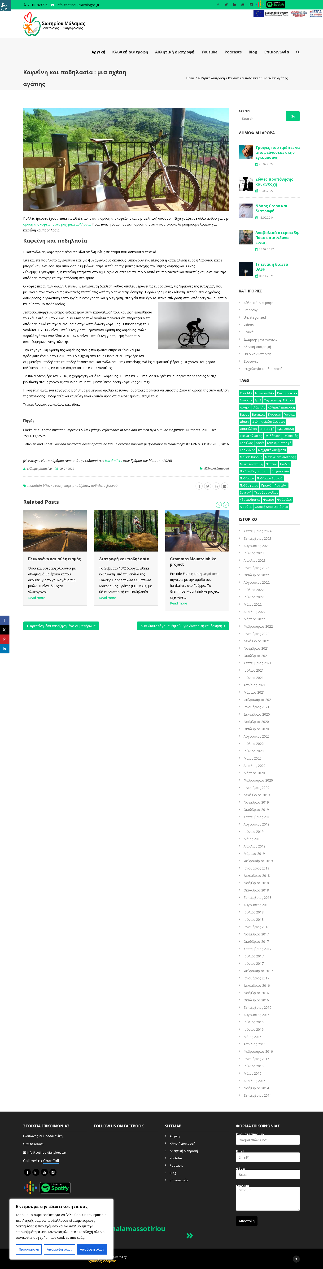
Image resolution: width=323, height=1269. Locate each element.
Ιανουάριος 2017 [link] (256, 978)
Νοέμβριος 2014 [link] (256, 1088)
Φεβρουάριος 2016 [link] (258, 1051)
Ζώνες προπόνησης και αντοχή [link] (274, 182)
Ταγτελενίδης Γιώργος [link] (279, 400)
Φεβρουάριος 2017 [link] (258, 971)
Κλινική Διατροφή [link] (130, 52)
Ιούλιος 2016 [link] (254, 1022)
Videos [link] (249, 324)
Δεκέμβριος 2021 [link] (257, 641)
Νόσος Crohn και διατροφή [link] (271, 208)
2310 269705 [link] (35, 1144)
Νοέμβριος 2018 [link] (256, 883)
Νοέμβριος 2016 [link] (256, 993)
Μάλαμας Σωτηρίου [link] (39, 469)
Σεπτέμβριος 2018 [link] (257, 897)
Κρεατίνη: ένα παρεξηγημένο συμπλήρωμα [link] (62, 626)
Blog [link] (253, 52)
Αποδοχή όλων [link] (92, 1249)
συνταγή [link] (245, 493)
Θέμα (240, 1169)
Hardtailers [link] (113, 460)
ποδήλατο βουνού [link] (104, 485)
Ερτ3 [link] (258, 400)
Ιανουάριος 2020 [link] (256, 787)
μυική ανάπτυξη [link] (251, 464)
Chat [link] (47, 1160)
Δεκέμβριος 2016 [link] (257, 985)
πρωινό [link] (266, 485)
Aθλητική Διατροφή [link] (216, 468)
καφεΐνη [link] (56, 485)
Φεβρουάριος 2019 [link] (258, 861)
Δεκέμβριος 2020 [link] (257, 714)
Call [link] (55, 1160)
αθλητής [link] (259, 407)
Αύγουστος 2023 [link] (257, 545)
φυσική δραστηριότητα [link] (271, 507)
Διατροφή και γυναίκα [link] (260, 339)
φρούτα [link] (246, 507)
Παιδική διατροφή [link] (257, 354)
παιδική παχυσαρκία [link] (254, 471)
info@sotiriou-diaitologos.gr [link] (78, 5)
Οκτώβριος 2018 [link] (256, 890)
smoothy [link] (246, 400)
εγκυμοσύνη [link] (285, 429)
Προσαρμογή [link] (29, 1249)
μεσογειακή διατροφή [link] (280, 457)
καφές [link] (68, 485)
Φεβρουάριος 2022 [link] (258, 626)
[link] (5, 5)
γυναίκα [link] (289, 415)
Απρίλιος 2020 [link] (255, 765)
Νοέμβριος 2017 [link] (256, 934)
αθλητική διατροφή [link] (281, 407)
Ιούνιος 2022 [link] (254, 597)
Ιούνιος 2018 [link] (254, 919)
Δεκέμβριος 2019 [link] (257, 795)
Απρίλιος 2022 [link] (255, 611)
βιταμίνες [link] (258, 415)
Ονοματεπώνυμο (250, 1134)
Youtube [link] (209, 52)
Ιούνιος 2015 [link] (254, 1066)
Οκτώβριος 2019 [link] (256, 809)
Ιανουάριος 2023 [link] (256, 567)
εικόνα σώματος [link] (251, 436)
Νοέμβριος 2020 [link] (256, 721)
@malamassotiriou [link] (134, 1228)
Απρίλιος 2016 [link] (255, 1044)
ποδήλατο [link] (82, 485)
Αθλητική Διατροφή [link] (174, 52)
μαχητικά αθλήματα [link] (272, 450)
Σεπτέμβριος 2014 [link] (257, 1095)
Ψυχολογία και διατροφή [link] (263, 368)
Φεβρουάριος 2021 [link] (258, 699)
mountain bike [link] (38, 485)
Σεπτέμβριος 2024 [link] (257, 531)
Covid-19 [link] (246, 393)
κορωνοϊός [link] (247, 450)
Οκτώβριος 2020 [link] (256, 729)
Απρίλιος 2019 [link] (255, 846)
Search (244, 111)
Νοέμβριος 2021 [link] (256, 648)
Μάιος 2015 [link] (253, 1073)
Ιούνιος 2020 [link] (254, 751)
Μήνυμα (242, 1186)
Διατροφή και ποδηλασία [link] (53, 558)
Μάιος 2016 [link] (253, 1036)
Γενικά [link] (248, 332)
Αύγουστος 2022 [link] (257, 582)
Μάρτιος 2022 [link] (254, 619)
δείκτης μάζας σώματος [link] (268, 422)
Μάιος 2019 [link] (253, 839)
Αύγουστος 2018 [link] (257, 905)
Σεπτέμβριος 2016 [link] (257, 1007)
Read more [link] (36, 597)
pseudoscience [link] (287, 393)
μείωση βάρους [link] (251, 457)
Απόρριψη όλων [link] (59, 1249)
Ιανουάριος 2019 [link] (256, 868)
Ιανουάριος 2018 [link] (256, 927)
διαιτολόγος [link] (248, 429)
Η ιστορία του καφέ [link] (189, 558)
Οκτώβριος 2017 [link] (256, 941)
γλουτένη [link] (274, 415)
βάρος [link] (244, 415)
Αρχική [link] (98, 52)
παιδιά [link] (285, 464)
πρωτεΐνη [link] (281, 485)
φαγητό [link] (268, 500)
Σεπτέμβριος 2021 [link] (257, 663)
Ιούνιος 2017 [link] (254, 963)
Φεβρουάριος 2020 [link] (258, 780)
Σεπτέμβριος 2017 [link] (257, 949)
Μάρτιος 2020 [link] (254, 773)
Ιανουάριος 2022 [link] (256, 633)
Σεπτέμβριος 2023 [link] (257, 538)
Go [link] (293, 116)
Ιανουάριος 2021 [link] (256, 707)
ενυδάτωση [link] (272, 436)
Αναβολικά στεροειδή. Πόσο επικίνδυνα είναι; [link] (277, 237)
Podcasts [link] (233, 52)
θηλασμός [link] (291, 436)
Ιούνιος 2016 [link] (254, 1029)
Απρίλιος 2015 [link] (255, 1080)
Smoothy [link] (251, 310)
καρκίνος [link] (246, 443)
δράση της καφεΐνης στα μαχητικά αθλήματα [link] (57, 224)
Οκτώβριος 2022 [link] (256, 575)
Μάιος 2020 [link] (253, 758)
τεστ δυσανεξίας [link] (266, 493)
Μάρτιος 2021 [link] (254, 692)
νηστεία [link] (271, 464)
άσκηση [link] (245, 407)
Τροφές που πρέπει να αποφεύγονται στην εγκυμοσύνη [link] (277, 152)
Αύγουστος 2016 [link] (257, 1015)
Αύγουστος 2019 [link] (257, 824)
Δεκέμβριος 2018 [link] (257, 875)
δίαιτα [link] (244, 422)
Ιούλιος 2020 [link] (254, 743)
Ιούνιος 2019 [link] (254, 831)
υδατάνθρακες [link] (250, 500)
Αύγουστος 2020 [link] (257, 736)
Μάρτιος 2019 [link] (254, 853)
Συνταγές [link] (251, 361)
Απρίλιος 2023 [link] (255, 560)
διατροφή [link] (267, 429)
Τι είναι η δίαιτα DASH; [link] (271, 267)
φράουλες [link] (284, 500)
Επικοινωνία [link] (276, 52)
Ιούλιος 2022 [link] (254, 589)
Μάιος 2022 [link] (253, 604)
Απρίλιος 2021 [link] (255, 685)
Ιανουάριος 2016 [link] (256, 1058)
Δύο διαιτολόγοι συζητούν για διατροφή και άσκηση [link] (181, 626)
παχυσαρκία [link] (280, 471)
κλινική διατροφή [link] (279, 443)
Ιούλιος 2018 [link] (254, 912)
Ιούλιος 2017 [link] (254, 956)
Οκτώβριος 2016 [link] (256, 1000)
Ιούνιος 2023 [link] (254, 553)
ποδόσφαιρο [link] (249, 485)
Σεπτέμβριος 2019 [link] (257, 817)
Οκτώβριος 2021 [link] (256, 655)
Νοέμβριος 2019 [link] (256, 802)
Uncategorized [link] (255, 317)
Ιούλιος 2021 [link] (254, 670)
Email (240, 1151)
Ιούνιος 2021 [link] (254, 677)
